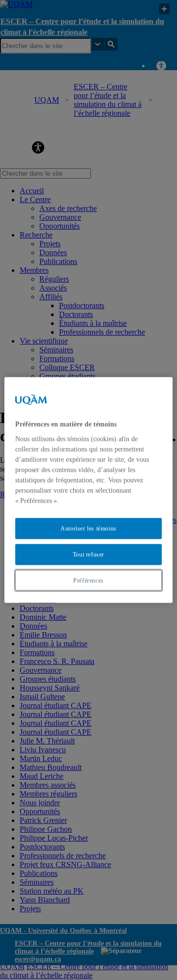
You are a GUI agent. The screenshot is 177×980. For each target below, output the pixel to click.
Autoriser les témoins (88, 528)
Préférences (88, 580)
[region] (88, 490)
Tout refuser (88, 554)
